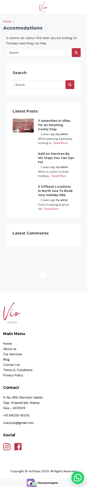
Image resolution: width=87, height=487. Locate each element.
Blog (6, 359)
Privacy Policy (13, 375)
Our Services (12, 354)
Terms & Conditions (18, 370)
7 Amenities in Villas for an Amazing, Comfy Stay (54, 125)
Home (7, 344)
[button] (77, 477)
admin (64, 134)
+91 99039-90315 (16, 415)
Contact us (12, 365)
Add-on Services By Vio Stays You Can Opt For (56, 158)
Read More (60, 143)
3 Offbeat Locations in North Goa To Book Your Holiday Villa (55, 191)
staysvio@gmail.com (18, 423)
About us (9, 349)
